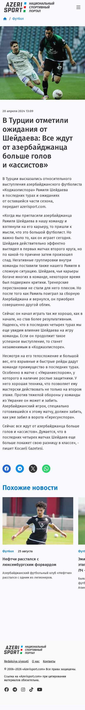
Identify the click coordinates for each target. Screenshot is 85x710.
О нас (36, 661)
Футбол (18, 19)
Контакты (49, 661)
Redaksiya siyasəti (16, 661)
